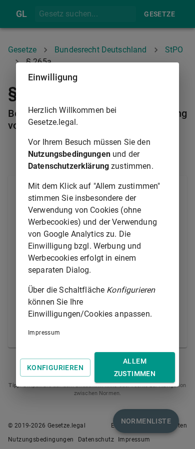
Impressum (44, 332)
